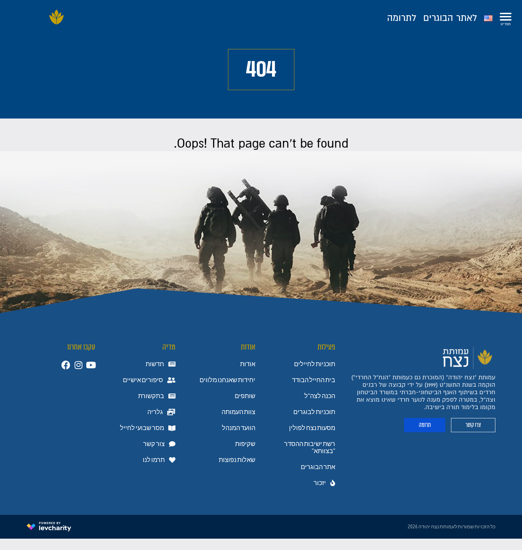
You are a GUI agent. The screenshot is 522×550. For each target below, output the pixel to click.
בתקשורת (151, 396)
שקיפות (245, 443)
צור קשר (154, 443)
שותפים (245, 396)
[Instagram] (78, 365)
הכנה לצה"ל (319, 396)
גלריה (155, 412)
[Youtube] (90, 365)
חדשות (155, 364)
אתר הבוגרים (318, 467)
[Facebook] (65, 365)
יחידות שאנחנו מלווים (227, 380)
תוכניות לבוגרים (314, 412)
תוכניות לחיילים (314, 364)
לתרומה (401, 18)
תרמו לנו (154, 459)
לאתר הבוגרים (450, 18)
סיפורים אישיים (143, 380)
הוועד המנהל (238, 427)
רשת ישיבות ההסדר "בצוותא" (309, 447)
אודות (247, 364)
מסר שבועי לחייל (142, 427)
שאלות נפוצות (237, 459)
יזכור (320, 482)
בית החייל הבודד (313, 380)
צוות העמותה (238, 412)
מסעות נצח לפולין (312, 427)
